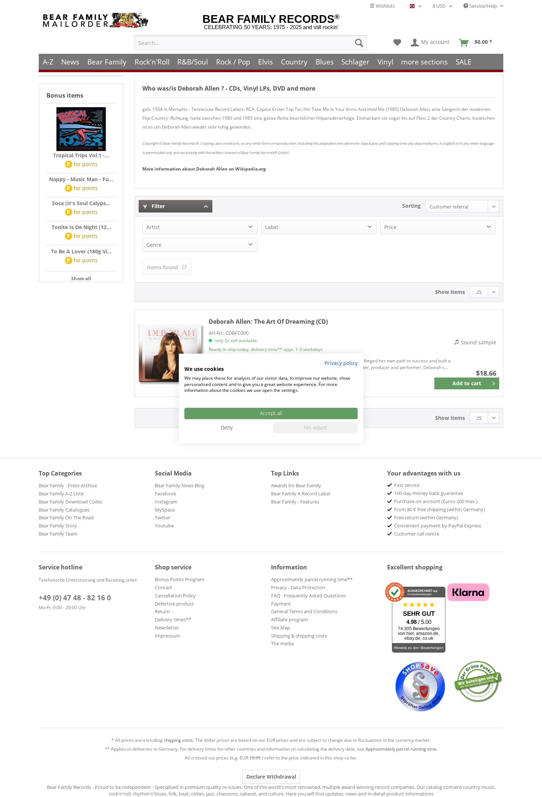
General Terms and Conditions (304, 611)
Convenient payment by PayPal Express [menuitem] (437, 525)
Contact (163, 587)
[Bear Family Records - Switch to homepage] (97, 20)
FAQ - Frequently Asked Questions (308, 595)
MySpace (165, 509)
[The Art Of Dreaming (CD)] (170, 353)
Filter (157, 206)
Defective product (174, 603)
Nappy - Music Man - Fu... (81, 179)
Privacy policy (341, 362)
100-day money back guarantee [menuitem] (428, 493)
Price (390, 227)
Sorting (411, 205)
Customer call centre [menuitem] (416, 533)
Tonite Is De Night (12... (81, 227)
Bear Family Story (58, 525)
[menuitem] (251, 42)
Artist (153, 227)
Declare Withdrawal (271, 776)
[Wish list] (397, 42)
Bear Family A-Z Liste (61, 493)
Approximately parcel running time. (401, 749)
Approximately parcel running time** (311, 579)
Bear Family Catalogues (64, 509)
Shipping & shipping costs (299, 635)
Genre (153, 244)
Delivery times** (173, 619)
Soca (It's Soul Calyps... (81, 203)
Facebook (165, 493)
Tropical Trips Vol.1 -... (81, 155)
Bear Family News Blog (179, 485)
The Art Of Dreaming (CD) (268, 321)
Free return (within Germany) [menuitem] (426, 517)
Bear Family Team (58, 533)
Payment (281, 603)
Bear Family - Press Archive (68, 485)
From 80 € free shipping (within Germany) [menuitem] (439, 509)
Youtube (164, 525)
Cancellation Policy (175, 595)
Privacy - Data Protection (298, 587)
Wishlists (385, 6)
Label (271, 227)
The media (282, 643)
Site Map (280, 627)
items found (162, 267)
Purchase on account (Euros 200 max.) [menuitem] (435, 501)
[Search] (359, 42)
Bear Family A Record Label (300, 493)
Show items (450, 291)
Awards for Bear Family (296, 485)
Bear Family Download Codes (71, 501)
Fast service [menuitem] (407, 485)
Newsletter (167, 627)
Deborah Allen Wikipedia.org (204, 169)
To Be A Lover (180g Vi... (81, 251)
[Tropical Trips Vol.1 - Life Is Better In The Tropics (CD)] (81, 129)
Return (162, 611)
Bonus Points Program (179, 579)
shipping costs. (179, 740)
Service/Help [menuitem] (483, 6)
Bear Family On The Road (66, 517)
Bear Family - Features (295, 501)
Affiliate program (289, 619)
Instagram (166, 501)
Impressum (167, 635)
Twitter (162, 517)
